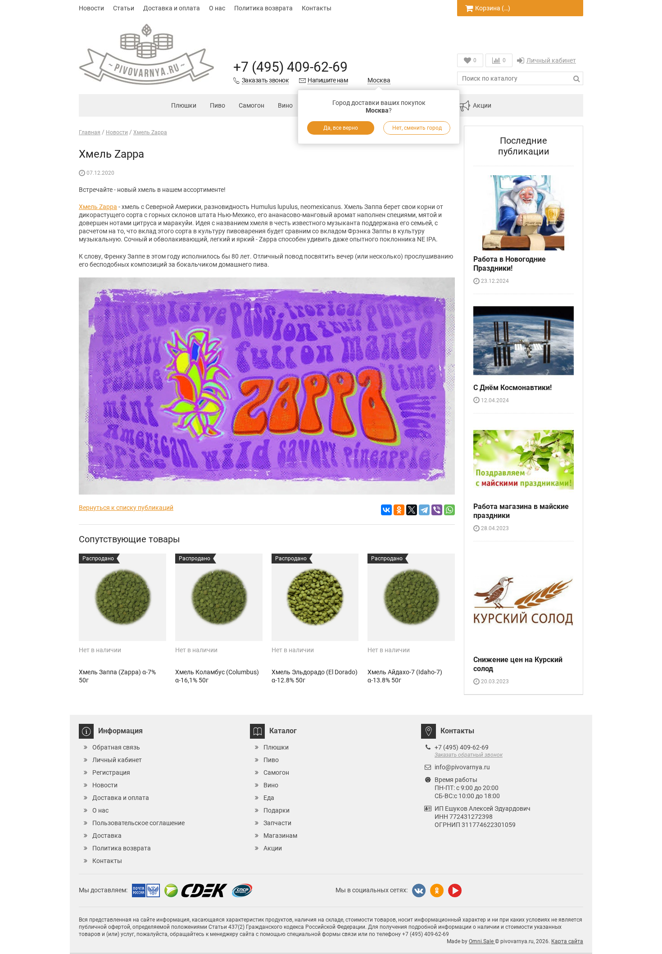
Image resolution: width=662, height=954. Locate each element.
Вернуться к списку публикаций (126, 507)
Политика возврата (263, 8)
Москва (378, 80)
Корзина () (492, 8)
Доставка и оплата (171, 8)
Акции (482, 105)
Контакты (316, 8)
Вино (285, 105)
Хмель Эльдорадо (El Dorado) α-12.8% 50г (315, 676)
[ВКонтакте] (386, 509)
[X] (411, 509)
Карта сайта (567, 941)
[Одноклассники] (399, 509)
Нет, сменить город (417, 128)
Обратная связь (116, 747)
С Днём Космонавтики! (512, 387)
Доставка (107, 835)
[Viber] (436, 509)
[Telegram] (424, 509)
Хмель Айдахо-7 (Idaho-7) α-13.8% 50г (404, 676)
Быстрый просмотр (122, 625)
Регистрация (111, 772)
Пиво (217, 105)
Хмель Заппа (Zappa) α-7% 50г (117, 676)
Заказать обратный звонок (469, 755)
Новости (91, 8)
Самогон (251, 105)
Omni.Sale (482, 941)
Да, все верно (340, 128)
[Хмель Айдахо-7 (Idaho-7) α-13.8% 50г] (411, 597)
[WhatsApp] (449, 509)
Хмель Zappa (98, 206)
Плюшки (183, 105)
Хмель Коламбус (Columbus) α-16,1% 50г (217, 676)
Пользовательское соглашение (138, 823)
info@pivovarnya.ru (462, 767)
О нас (217, 8)
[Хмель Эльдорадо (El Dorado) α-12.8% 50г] (315, 597)
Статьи (123, 8)
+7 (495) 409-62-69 (290, 67)
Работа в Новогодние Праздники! (509, 264)
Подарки (276, 810)
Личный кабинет (551, 60)
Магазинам (280, 835)
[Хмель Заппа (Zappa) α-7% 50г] (122, 597)
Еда (268, 797)
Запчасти (277, 823)
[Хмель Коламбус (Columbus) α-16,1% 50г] (219, 597)
